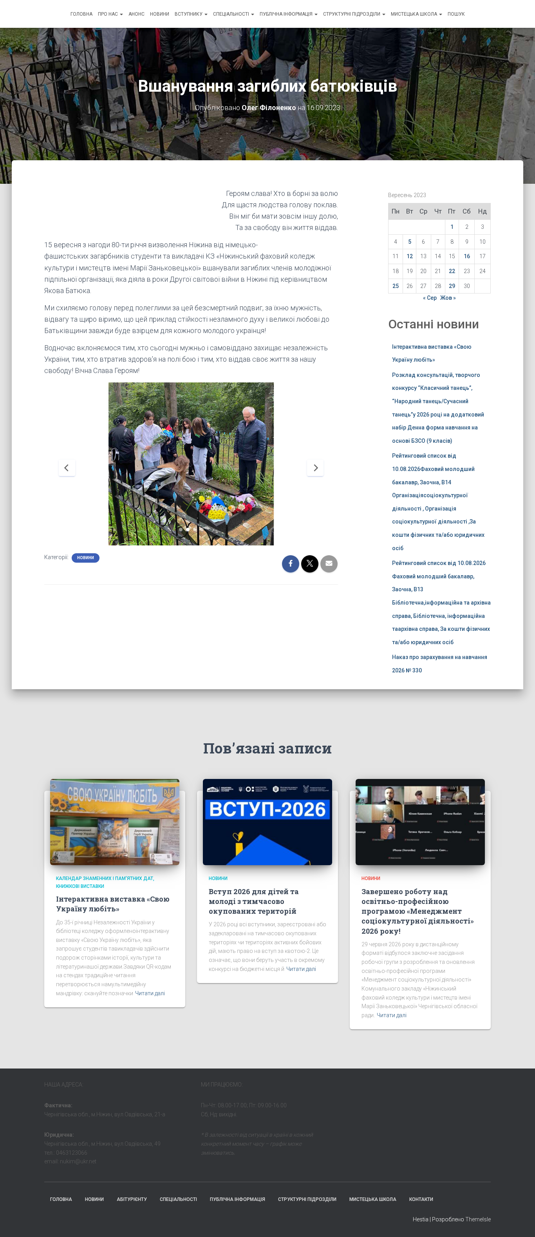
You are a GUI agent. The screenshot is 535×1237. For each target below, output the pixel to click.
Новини (159, 14)
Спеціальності (231, 14)
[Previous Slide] (67, 468)
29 (452, 286)
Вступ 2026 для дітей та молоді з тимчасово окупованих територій (254, 901)
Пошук (456, 14)
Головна (81, 14)
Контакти (421, 1199)
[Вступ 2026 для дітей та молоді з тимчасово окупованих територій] (267, 822)
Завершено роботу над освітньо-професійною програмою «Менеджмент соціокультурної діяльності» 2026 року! (417, 911)
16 (467, 256)
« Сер (430, 298)
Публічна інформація (287, 14)
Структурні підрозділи (352, 14)
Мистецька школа (414, 14)
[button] (121, 14)
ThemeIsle (478, 1219)
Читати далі (150, 993)
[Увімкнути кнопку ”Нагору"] (520, 1221)
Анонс (136, 14)
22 (452, 271)
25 (395, 286)
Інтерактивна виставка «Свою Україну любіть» (113, 903)
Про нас (108, 14)
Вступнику (189, 14)
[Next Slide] (315, 468)
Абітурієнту (132, 1199)
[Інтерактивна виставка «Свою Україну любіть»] (114, 822)
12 (410, 256)
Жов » (448, 298)
